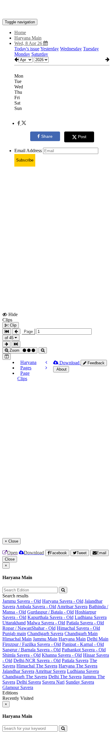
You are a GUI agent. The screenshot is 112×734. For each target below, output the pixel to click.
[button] (21, 123)
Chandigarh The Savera (24, 676)
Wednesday (71, 48)
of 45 (10, 338)
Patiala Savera (75, 660)
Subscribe (24, 160)
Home (20, 32)
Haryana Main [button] (28, 37)
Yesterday (49, 48)
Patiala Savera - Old (85, 622)
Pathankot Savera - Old (84, 649)
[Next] (46, 367)
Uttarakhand (14, 622)
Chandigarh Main (81, 633)
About (61, 369)
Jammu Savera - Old (21, 601)
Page (28, 331)
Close (10, 559)
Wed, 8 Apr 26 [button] (28, 43)
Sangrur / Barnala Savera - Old (31, 649)
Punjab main (14, 633)
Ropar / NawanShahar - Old (29, 628)
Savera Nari (53, 682)
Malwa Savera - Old (46, 622)
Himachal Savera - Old (78, 628)
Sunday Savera (80, 682)
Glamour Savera (17, 687)
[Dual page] (6, 357)
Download (69, 362)
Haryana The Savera (78, 665)
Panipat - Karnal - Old (83, 644)
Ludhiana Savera (91, 617)
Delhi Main (97, 638)
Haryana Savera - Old (62, 601)
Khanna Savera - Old (62, 655)
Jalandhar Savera (18, 671)
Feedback (95, 363)
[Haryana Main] (56, 9)
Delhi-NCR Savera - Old (37, 660)
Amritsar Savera (72, 606)
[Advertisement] (56, 227)
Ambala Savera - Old (36, 606)
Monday (22, 54)
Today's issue (26, 48)
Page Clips (23, 376)
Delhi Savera (28, 682)
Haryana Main (72, 638)
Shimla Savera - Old (21, 655)
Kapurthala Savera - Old (50, 617)
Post (82, 136)
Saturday (39, 54)
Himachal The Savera (36, 665)
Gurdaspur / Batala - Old (50, 611)
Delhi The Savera (65, 676)
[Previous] (46, 362)
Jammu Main (45, 638)
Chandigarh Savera (45, 633)
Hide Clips (10, 317)
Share (47, 136)
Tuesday (91, 48)
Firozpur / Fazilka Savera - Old (31, 644)
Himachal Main (17, 638)
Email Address (28, 150)
